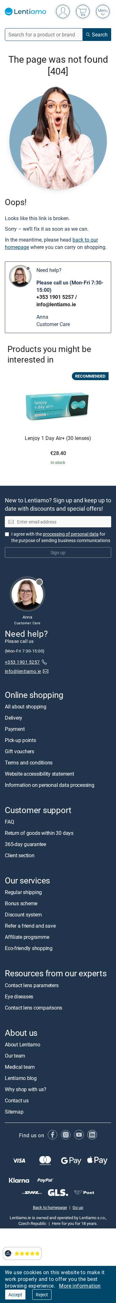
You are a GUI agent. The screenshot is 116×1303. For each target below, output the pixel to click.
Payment (14, 728)
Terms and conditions (29, 762)
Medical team (20, 1066)
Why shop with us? (25, 1089)
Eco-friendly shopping (29, 948)
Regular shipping (23, 892)
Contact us (17, 1100)
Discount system (23, 914)
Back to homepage (50, 1207)
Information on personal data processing (49, 784)
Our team (15, 1055)
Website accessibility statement (39, 773)
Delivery (13, 717)
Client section (19, 855)
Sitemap (14, 1111)
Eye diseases (19, 996)
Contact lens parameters (31, 985)
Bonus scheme (21, 903)
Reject (42, 1294)
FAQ (9, 821)
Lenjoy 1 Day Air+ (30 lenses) (58, 438)
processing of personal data (71, 534)
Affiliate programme (27, 937)
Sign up (58, 552)
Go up (77, 1207)
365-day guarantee (25, 844)
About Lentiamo (22, 1044)
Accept (15, 1294)
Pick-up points (20, 740)
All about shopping (25, 706)
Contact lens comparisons (33, 1007)
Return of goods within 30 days (39, 832)
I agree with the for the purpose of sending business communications (60, 537)
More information (80, 1285)
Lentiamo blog (21, 1078)
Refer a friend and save (30, 926)
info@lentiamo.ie (56, 304)
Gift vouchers (19, 751)
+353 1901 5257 (55, 296)
